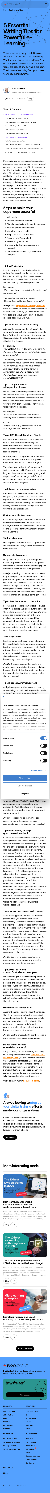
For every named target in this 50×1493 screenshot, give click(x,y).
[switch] (43, 746)
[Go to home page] (15, 1365)
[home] (11, 4)
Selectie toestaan (25, 786)
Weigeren (25, 794)
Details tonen (36, 770)
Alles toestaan (25, 778)
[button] (46, 4)
